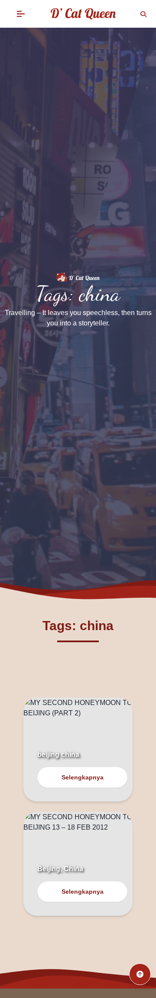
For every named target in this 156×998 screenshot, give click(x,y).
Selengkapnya (83, 777)
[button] (20, 13)
